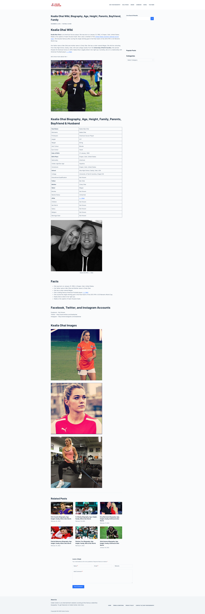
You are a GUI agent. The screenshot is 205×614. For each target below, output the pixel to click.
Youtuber (151, 4)
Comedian (138, 4)
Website (117, 566)
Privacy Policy (130, 605)
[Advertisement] (140, 35)
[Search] (152, 18)
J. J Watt (82, 198)
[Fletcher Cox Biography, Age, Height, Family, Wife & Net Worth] (86, 532)
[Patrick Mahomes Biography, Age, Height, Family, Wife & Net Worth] (62, 532)
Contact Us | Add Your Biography (145, 605)
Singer (132, 4)
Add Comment (78, 571)
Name (76, 566)
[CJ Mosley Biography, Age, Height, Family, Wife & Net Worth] (86, 508)
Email (96, 566)
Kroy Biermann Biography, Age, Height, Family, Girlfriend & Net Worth (109, 519)
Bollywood (125, 4)
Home (109, 605)
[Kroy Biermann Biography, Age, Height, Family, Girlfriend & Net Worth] (111, 508)
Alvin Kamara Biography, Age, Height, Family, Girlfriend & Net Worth (109, 543)
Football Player (66, 23)
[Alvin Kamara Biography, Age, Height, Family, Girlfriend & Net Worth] (111, 532)
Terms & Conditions (118, 605)
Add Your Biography (114, 4)
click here (81, 605)
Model (145, 4)
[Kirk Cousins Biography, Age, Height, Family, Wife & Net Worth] (62, 508)
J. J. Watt (69, 52)
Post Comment (78, 586)
